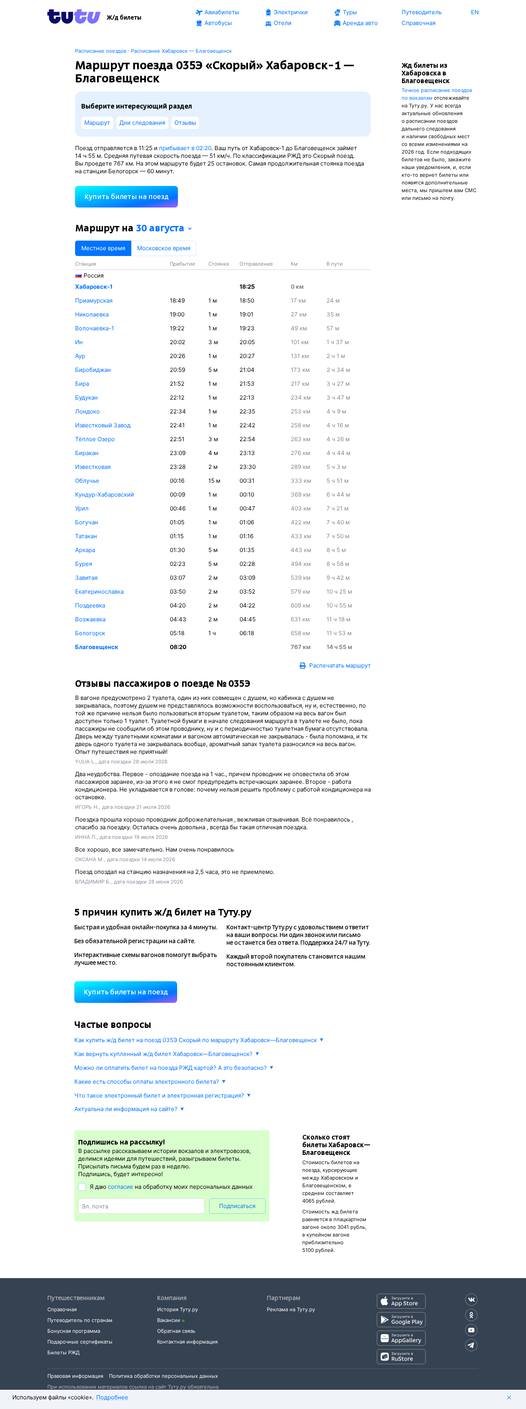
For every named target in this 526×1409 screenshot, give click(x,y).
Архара (85, 550)
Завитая (86, 577)
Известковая (93, 466)
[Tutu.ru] (74, 17)
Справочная (62, 1309)
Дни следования (142, 122)
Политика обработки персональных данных (163, 1376)
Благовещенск (96, 647)
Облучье (87, 480)
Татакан (86, 536)
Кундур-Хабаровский (104, 494)
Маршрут (97, 122)
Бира (82, 383)
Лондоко (87, 411)
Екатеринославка (99, 591)
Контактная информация (187, 1342)
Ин (79, 342)
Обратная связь (176, 1331)
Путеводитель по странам (79, 1320)
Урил (82, 508)
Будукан (86, 397)
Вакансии (168, 1320)
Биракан (87, 453)
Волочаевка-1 (94, 328)
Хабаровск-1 (93, 286)
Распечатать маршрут (340, 665)
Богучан (86, 522)
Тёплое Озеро (95, 439)
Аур (80, 356)
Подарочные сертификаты (79, 1342)
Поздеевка (90, 605)
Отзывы (185, 122)
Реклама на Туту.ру (291, 1309)
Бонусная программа (73, 1331)
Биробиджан (93, 369)
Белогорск (90, 633)
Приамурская (93, 300)
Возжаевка (90, 619)
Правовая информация (75, 1376)
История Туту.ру (177, 1309)
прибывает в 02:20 (185, 148)
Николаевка (92, 314)
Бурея (83, 563)
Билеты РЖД (63, 1352)
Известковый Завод (103, 425)
